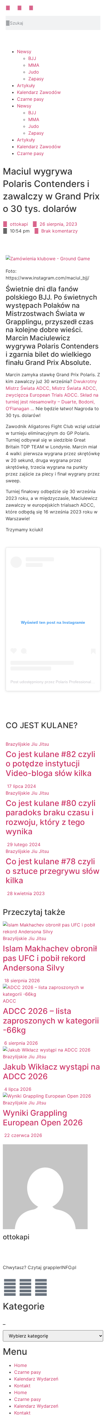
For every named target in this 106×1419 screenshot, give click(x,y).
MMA (33, 65)
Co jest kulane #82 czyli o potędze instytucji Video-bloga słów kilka (50, 763)
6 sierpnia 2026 (20, 1043)
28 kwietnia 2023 (25, 893)
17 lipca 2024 (21, 786)
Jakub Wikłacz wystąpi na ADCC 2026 (51, 1071)
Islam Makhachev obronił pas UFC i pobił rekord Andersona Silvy (50, 958)
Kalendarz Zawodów (39, 92)
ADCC (9, 1001)
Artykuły (26, 85)
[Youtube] (25, 1287)
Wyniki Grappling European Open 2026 (43, 1117)
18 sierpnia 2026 (21, 980)
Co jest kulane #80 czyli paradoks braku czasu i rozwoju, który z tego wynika (51, 817)
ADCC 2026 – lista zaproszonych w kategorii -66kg (51, 1020)
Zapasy (36, 78)
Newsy (24, 51)
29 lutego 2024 (23, 844)
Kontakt (22, 1385)
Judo (33, 72)
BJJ (32, 58)
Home (20, 1365)
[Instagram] (41, 1287)
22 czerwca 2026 (22, 1135)
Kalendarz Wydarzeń (36, 1379)
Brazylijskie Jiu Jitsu (27, 744)
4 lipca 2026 (17, 1089)
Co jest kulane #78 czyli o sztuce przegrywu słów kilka (52, 871)
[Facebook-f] (10, 1287)
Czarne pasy (30, 99)
